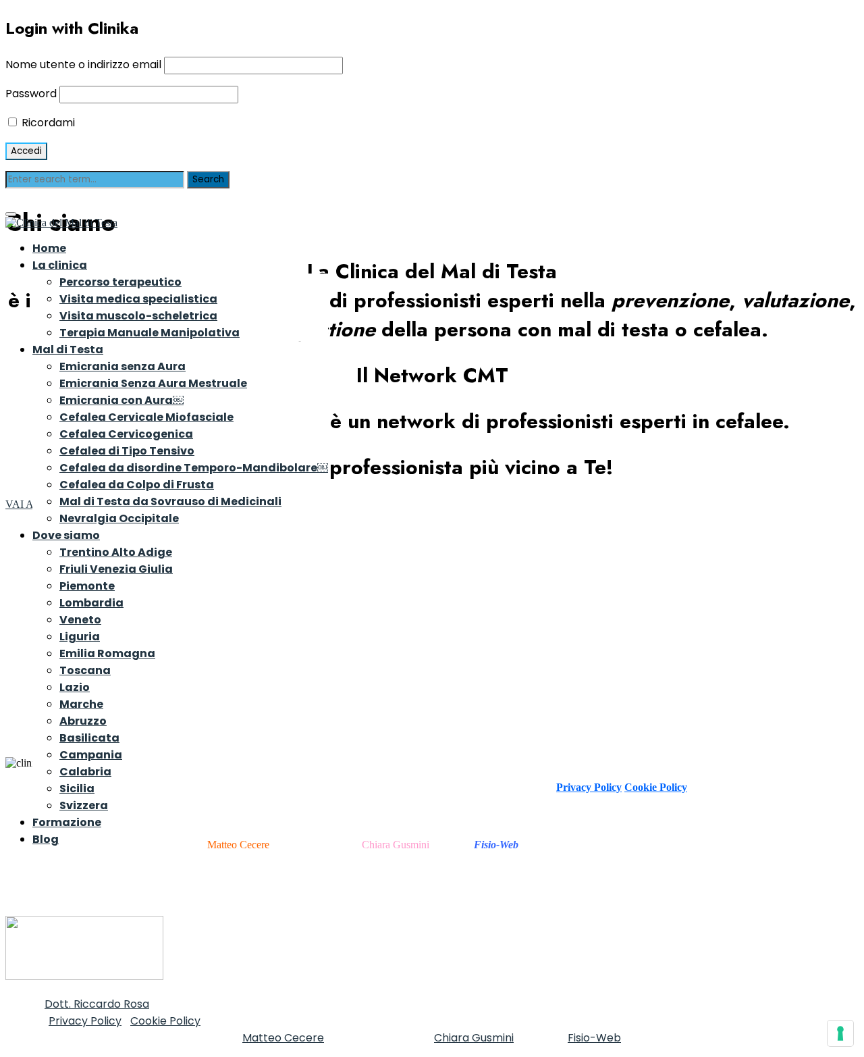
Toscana (85, 670)
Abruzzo (83, 721)
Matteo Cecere (283, 1038)
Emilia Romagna (107, 653)
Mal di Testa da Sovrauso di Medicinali (170, 501)
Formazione (66, 822)
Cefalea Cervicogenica (126, 434)
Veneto (80, 619)
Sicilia (76, 788)
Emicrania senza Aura (122, 366)
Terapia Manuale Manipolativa (149, 332)
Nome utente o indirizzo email (83, 64)
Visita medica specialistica (138, 299)
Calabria (85, 771)
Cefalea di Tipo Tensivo (126, 451)
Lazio (74, 687)
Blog (45, 839)
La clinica (59, 265)
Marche (81, 704)
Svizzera (83, 805)
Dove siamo (66, 535)
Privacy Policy (589, 787)
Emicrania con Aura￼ (121, 400)
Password (31, 93)
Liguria (79, 636)
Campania (90, 755)
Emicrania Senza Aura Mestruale (153, 383)
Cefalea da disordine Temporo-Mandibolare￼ (193, 467)
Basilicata (89, 738)
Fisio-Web (594, 1038)
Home (49, 248)
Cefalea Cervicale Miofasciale (146, 417)
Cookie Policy (655, 787)
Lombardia (91, 603)
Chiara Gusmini (395, 844)
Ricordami (47, 122)
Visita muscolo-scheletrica (138, 316)
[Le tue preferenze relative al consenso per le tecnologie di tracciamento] (840, 1033)
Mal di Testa (67, 349)
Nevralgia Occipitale (119, 518)
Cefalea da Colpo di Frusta (136, 484)
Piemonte (87, 586)
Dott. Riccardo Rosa (97, 1004)
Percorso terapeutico (120, 282)
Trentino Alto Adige (115, 552)
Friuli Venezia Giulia (116, 569)
